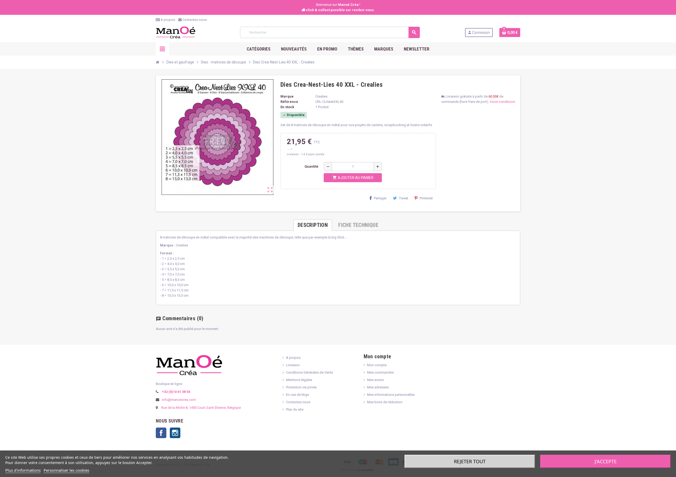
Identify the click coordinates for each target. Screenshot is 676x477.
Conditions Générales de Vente (309, 372)
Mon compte (377, 365)
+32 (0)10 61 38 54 (175, 392)
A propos (167, 20)
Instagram (175, 433)
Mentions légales (299, 380)
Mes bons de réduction (384, 402)
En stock (287, 107)
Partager (380, 198)
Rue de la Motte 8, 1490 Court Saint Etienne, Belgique (201, 408)
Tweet (403, 198)
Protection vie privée (301, 387)
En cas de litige (297, 395)
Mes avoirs (375, 380)
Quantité (311, 166)
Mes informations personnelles (391, 395)
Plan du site (294, 409)
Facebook (161, 433)
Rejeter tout (470, 461)
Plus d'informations (23, 470)
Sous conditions (502, 102)
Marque (287, 96)
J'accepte (606, 461)
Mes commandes (380, 372)
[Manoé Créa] (175, 32)
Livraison (293, 365)
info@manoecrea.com (178, 400)
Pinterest (426, 198)
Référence (289, 102)
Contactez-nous (194, 20)
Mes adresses (378, 387)
